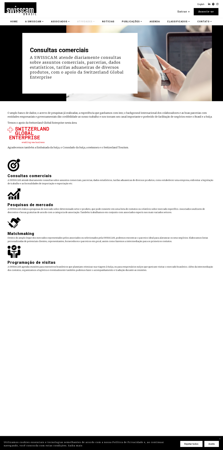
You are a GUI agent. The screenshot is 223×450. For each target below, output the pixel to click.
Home (14, 21)
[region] (111, 443)
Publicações (131, 21)
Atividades (85, 21)
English (201, 4)
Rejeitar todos (191, 444)
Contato (203, 21)
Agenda (155, 21)
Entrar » (183, 11)
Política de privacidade (98, 445)
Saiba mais (75, 445)
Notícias (108, 21)
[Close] (220, 438)
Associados (59, 21)
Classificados (177, 21)
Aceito (211, 444)
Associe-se (206, 11)
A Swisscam (33, 21)
